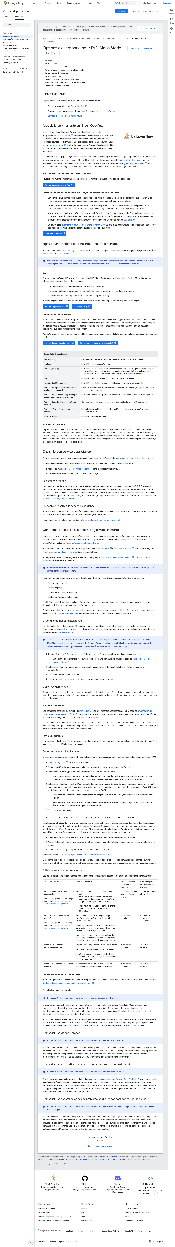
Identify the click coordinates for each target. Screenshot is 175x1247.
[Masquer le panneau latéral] (30, 1242)
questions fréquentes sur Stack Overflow (82, 225)
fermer (147, 557)
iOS (82, 1212)
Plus (99, 3)
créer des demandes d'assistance (116, 557)
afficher (140, 557)
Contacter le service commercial (147, 11)
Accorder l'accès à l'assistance (128, 610)
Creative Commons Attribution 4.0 (104, 1157)
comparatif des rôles (68, 613)
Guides (6, 16)
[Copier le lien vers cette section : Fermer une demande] (65, 736)
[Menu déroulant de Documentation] (83, 3)
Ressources (19, 16)
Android (84, 1208)
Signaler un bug (80, 307)
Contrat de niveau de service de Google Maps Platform (111, 1079)
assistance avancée (67, 261)
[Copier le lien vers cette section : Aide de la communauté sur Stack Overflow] (106, 125)
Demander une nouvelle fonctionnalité (96, 343)
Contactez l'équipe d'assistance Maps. (65, 116)
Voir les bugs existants (54, 307)
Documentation (73, 3)
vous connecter (57, 145)
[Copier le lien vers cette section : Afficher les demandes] (66, 705)
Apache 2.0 (42, 1159)
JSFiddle (128, 220)
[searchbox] (17, 25)
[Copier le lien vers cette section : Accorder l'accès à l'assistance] (81, 751)
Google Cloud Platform (111, 1231)
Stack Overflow (78, 106)
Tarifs (59, 3)
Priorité (131, 374)
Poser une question (53, 233)
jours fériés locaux (127, 895)
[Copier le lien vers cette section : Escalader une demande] (73, 990)
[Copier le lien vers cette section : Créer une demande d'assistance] (84, 621)
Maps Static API (22, 11)
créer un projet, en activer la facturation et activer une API (87, 855)
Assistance (129, 1217)
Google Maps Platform (69, 38)
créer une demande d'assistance (132, 261)
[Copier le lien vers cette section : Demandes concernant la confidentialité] (82, 974)
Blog (90, 3)
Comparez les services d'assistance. (136, 458)
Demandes (84, 711)
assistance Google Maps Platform (74, 469)
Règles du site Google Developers (84, 1159)
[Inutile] (156, 39)
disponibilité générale (59, 904)
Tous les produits (145, 1231)
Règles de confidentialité (68, 1242)
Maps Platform (27, 3)
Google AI (129, 1231)
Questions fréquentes (46, 1208)
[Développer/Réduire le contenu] (58, 60)
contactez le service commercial (102, 520)
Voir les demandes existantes (57, 343)
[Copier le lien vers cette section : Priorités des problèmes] (69, 424)
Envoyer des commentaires (143, 48)
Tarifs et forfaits (131, 1208)
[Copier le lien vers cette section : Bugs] (50, 273)
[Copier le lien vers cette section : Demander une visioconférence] (82, 1033)
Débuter (121, 11)
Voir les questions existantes (57, 185)
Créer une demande (73, 654)
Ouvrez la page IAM (56, 762)
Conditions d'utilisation (134, 1221)
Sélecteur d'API (44, 1212)
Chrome (81, 1231)
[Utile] (152, 39)
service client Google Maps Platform (59, 498)
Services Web (86, 1221)
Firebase (93, 1231)
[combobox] (127, 3)
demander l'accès (66, 632)
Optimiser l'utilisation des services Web (53, 1221)
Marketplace (89, 647)
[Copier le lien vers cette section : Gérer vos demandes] (70, 686)
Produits (48, 3)
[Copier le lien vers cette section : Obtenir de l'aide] (68, 94)
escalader (47, 560)
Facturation (100, 643)
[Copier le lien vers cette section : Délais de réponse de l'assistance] (84, 870)
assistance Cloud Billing (85, 543)
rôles (121, 757)
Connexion (167, 3)
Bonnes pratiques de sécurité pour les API (54, 1217)
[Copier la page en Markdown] (54, 53)
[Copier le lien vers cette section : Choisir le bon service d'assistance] (93, 451)
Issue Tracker (110, 111)
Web (5, 11)
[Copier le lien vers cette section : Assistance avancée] (68, 481)
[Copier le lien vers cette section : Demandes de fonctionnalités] (73, 314)
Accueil (45, 38)
